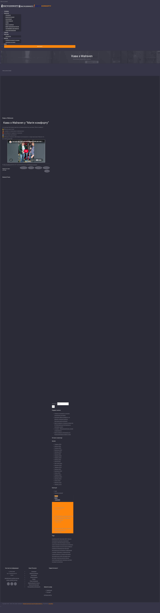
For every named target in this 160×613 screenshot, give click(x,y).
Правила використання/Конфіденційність (32, 603)
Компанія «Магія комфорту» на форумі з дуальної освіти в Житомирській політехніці (62, 419)
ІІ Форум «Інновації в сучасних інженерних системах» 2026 (61, 540)
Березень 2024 (58, 471)
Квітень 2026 (57, 446)
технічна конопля (61, 558)
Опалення (33, 571)
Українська (49, 590)
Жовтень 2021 (58, 482)
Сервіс (34, 579)
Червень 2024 (58, 467)
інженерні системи (67, 560)
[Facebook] (8, 583)
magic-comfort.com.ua (11, 580)
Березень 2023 (58, 476)
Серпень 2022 (57, 478)
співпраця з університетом (63, 552)
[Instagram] (15, 583)
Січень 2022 (57, 480)
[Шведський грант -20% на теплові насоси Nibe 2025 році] (56, 526)
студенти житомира (66, 554)
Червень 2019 (58, 484)
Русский (48, 592)
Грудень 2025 (57, 448)
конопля (62, 546)
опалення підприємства (58, 548)
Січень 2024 (57, 473)
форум (67, 558)
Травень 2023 (57, 475)
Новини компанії (33, 164)
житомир (57, 544)
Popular (56, 496)
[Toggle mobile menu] (0, 49)
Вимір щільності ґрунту (34, 583)
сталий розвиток (56, 554)
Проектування (33, 577)
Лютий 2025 (57, 461)
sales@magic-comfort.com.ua (12, 578)
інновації (54, 561)
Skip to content (4, 1)
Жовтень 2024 (58, 465)
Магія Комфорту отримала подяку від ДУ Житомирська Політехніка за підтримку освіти (63, 425)
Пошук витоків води (34, 585)
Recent (56, 498)
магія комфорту (68, 546)
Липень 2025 (57, 453)
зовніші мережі (56, 546)
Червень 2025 (58, 455)
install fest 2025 (56, 539)
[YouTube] (11, 583)
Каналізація (34, 575)
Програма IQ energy (59, 507)
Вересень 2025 (58, 450)
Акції (55, 491)
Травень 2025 (57, 457)
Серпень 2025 (57, 452)
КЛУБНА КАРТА (48, 595)
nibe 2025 (64, 539)
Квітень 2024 (57, 469)
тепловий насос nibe (57, 556)
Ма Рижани (63, 542)
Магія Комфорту (7, 164)
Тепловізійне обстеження (34, 586)
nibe (61, 539)
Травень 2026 (57, 444)
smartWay (51, 603)
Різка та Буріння (34, 581)
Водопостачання (34, 573)
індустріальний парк (57, 560)
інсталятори (60, 561)
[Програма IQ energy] (56, 505)
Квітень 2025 (57, 459)
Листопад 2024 (58, 463)
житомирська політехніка (66, 544)
